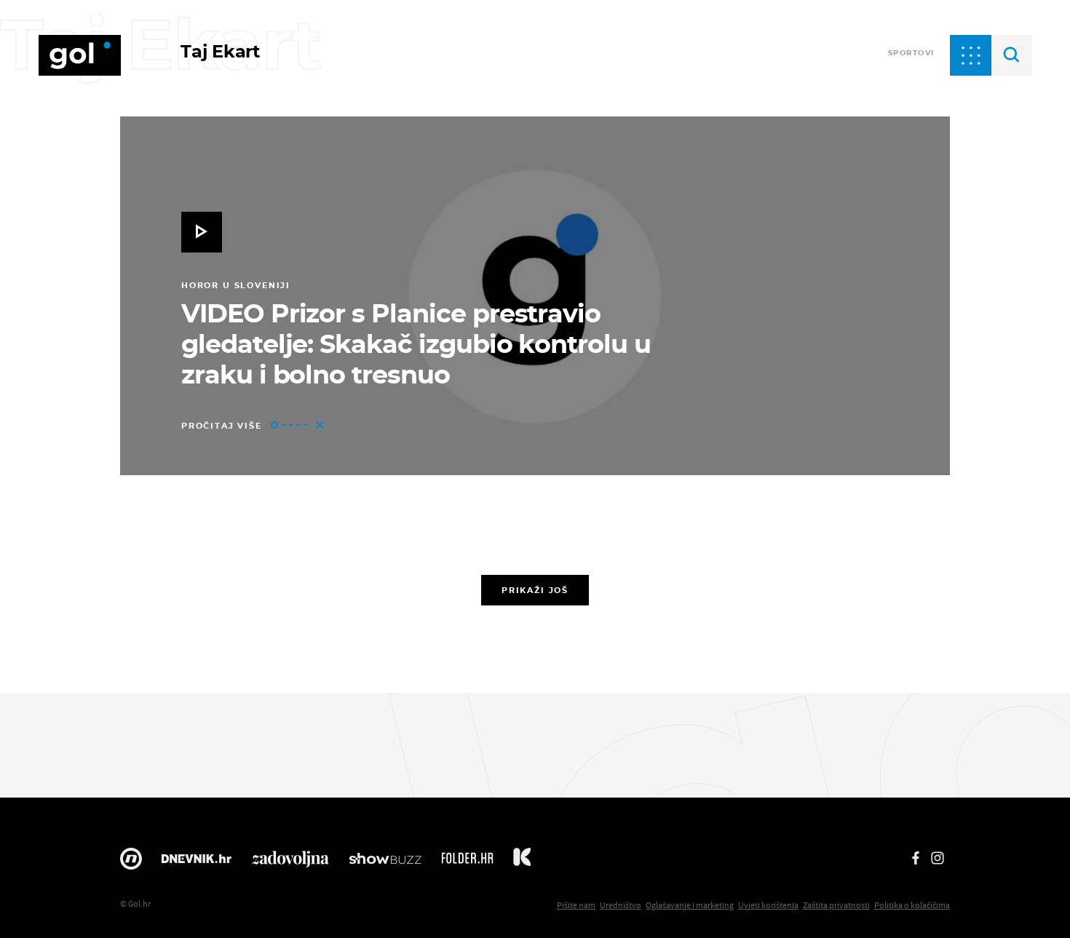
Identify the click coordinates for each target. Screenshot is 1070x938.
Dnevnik (196, 862)
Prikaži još (535, 590)
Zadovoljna (290, 862)
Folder (467, 862)
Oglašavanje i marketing (690, 904)
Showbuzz (385, 862)
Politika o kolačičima (912, 904)
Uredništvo (620, 904)
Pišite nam (576, 904)
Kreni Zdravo (522, 862)
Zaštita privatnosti (836, 904)
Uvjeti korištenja (768, 904)
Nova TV (131, 862)
